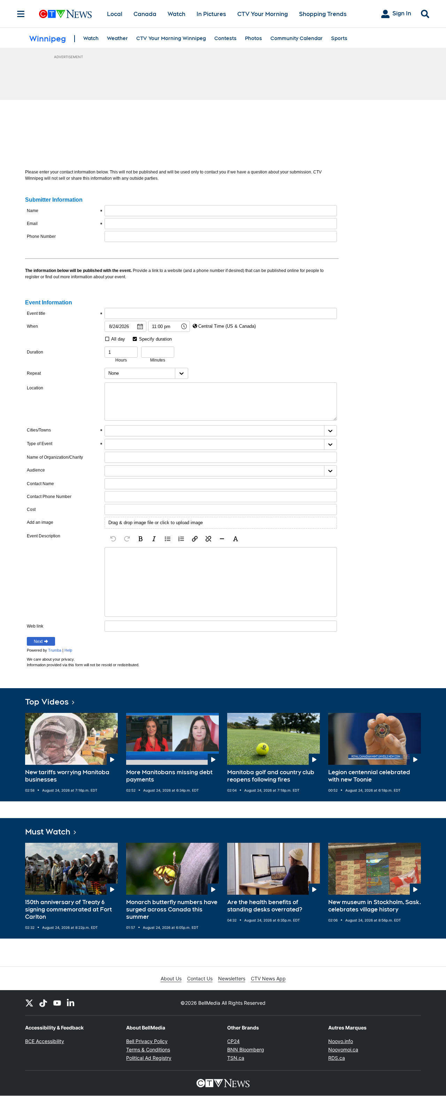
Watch (176, 14)
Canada (144, 14)
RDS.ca (336, 1058)
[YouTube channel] (57, 1002)
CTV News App (268, 978)
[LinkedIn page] (71, 1002)
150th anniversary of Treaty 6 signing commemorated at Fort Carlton (68, 909)
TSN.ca (235, 1058)
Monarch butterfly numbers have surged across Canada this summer (171, 909)
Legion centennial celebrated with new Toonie (369, 776)
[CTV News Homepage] (65, 14)
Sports (339, 38)
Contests (225, 38)
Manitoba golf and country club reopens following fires (270, 776)
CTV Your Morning (262, 14)
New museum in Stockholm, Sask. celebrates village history (374, 906)
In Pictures (211, 14)
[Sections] (21, 14)
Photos (253, 38)
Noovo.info (340, 1041)
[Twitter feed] (29, 1002)
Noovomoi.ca (343, 1049)
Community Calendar (296, 38)
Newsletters (231, 978)
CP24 (233, 1041)
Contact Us (200, 978)
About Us (171, 978)
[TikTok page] (43, 1002)
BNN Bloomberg (245, 1049)
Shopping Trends (323, 14)
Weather (117, 38)
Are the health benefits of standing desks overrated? (264, 906)
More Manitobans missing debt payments (169, 776)
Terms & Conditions (148, 1049)
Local (114, 14)
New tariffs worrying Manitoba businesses (67, 776)
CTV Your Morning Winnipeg (171, 38)
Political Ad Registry (148, 1058)
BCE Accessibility (44, 1041)
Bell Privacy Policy (147, 1041)
